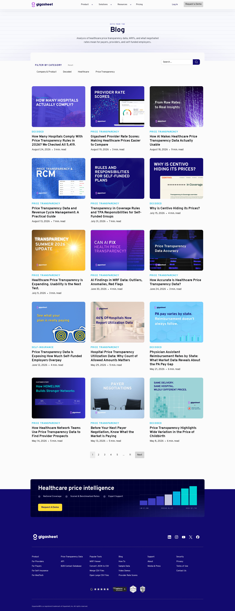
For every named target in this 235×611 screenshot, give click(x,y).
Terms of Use (182, 566)
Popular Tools (96, 557)
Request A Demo (50, 507)
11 (130, 455)
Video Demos (124, 571)
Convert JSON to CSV (99, 566)
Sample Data (124, 566)
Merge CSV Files (97, 571)
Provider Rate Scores (128, 575)
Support (151, 557)
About (150, 561)
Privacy (179, 561)
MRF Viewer (95, 561)
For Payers (36, 566)
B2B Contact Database (71, 566)
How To (122, 561)
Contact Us (181, 571)
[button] (86, 4)
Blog (121, 557)
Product (35, 557)
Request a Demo (193, 4)
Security (180, 557)
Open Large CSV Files (99, 575)
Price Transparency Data (72, 557)
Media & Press (154, 566)
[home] (42, 4)
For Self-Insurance (40, 571)
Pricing (139, 4)
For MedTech (37, 575)
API (62, 561)
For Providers (38, 561)
